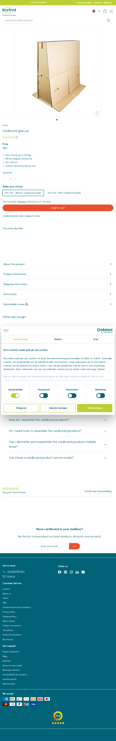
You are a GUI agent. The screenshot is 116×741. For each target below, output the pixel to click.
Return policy (9, 621)
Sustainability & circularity (15, 674)
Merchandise (9, 684)
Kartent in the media (12, 665)
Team (5, 598)
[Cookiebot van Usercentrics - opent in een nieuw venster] (99, 330)
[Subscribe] (74, 546)
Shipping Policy (9, 616)
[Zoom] (97, 112)
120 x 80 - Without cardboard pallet (23, 193)
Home (5, 125)
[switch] (43, 395)
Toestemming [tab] (20, 339)
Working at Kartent (11, 670)
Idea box (6, 661)
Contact (98, 2)
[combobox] (22, 20)
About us (107, 2)
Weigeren (21, 408)
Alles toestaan (94, 408)
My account (8, 639)
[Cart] (104, 11)
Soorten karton (9, 679)
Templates (8, 630)
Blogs (5, 656)
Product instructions (12, 625)
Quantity (7, 172)
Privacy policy (9, 612)
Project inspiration (11, 651)
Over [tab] (95, 339)
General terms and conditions (17, 607)
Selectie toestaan (58, 408)
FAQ (4, 602)
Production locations (12, 635)
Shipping (21, 201)
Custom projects (84, 2)
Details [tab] (58, 339)
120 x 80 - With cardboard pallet (64, 193)
